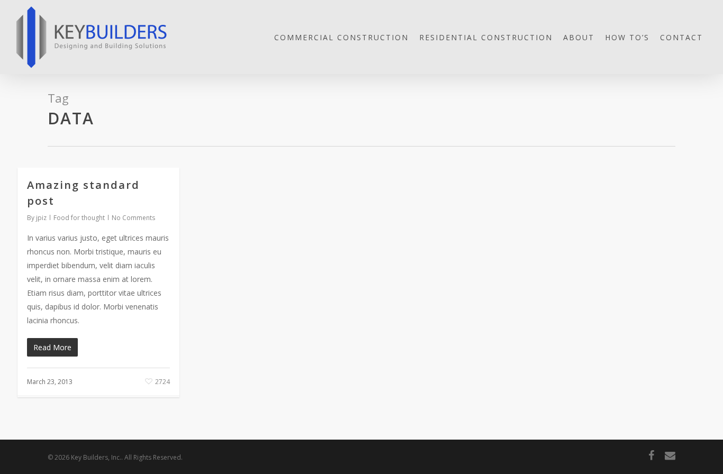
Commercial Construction (341, 37)
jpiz (41, 217)
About (578, 37)
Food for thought (79, 217)
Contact (681, 37)
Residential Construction (486, 37)
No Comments (133, 217)
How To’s (627, 37)
